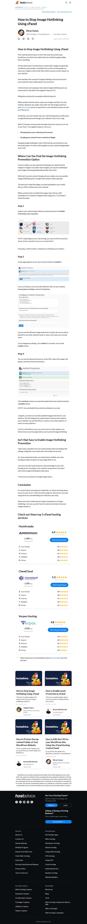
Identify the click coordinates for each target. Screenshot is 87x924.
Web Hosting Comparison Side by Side (57, 903)
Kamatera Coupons (22, 894)
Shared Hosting (50, 847)
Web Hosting (50, 839)
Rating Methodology (49, 12)
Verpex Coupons (21, 911)
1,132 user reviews (59, 535)
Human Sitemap (21, 843)
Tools (47, 898)
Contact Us (19, 839)
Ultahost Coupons (21, 906)
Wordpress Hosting (52, 843)
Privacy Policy (20, 869)
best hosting (54, 658)
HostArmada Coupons (23, 898)
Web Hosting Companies (54, 913)
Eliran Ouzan (32, 30)
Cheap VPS (49, 860)
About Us (18, 835)
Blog (47, 894)
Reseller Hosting (51, 873)
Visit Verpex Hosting (58, 630)
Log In (65, 805)
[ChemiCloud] (28, 578)
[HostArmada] (28, 533)
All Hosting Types (51, 835)
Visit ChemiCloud (59, 585)
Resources (49, 889)
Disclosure (19, 860)
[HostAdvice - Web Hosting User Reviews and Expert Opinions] (24, 2)
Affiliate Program (21, 847)
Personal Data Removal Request (27, 864)
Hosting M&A (57, 822)
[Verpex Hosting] (28, 623)
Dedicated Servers (52, 869)
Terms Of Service (21, 873)
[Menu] (70, 2)
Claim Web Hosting (22, 856)
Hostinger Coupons (22, 902)
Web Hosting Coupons (23, 889)
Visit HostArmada (59, 540)
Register (51, 805)
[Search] (66, 2)
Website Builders (51, 877)
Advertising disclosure (64, 12)
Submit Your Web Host (23, 852)
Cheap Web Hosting (52, 852)
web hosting (25, 107)
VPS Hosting (50, 856)
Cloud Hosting (50, 864)
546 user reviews (59, 580)
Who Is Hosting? (51, 908)
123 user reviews (58, 625)
